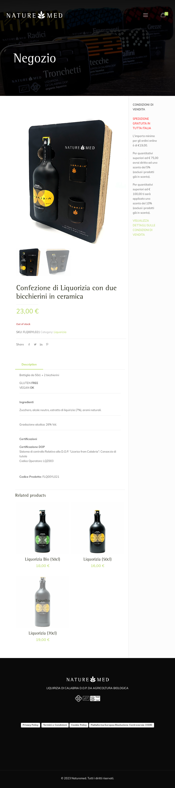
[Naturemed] (34, 15)
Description (29, 364)
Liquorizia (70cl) (43, 634)
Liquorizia (60, 332)
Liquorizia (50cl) (97, 560)
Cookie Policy (79, 724)
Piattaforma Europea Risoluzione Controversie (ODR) (121, 724)
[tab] (29, 364)
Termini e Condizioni (55, 724)
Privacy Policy (30, 724)
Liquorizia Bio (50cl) (42, 560)
